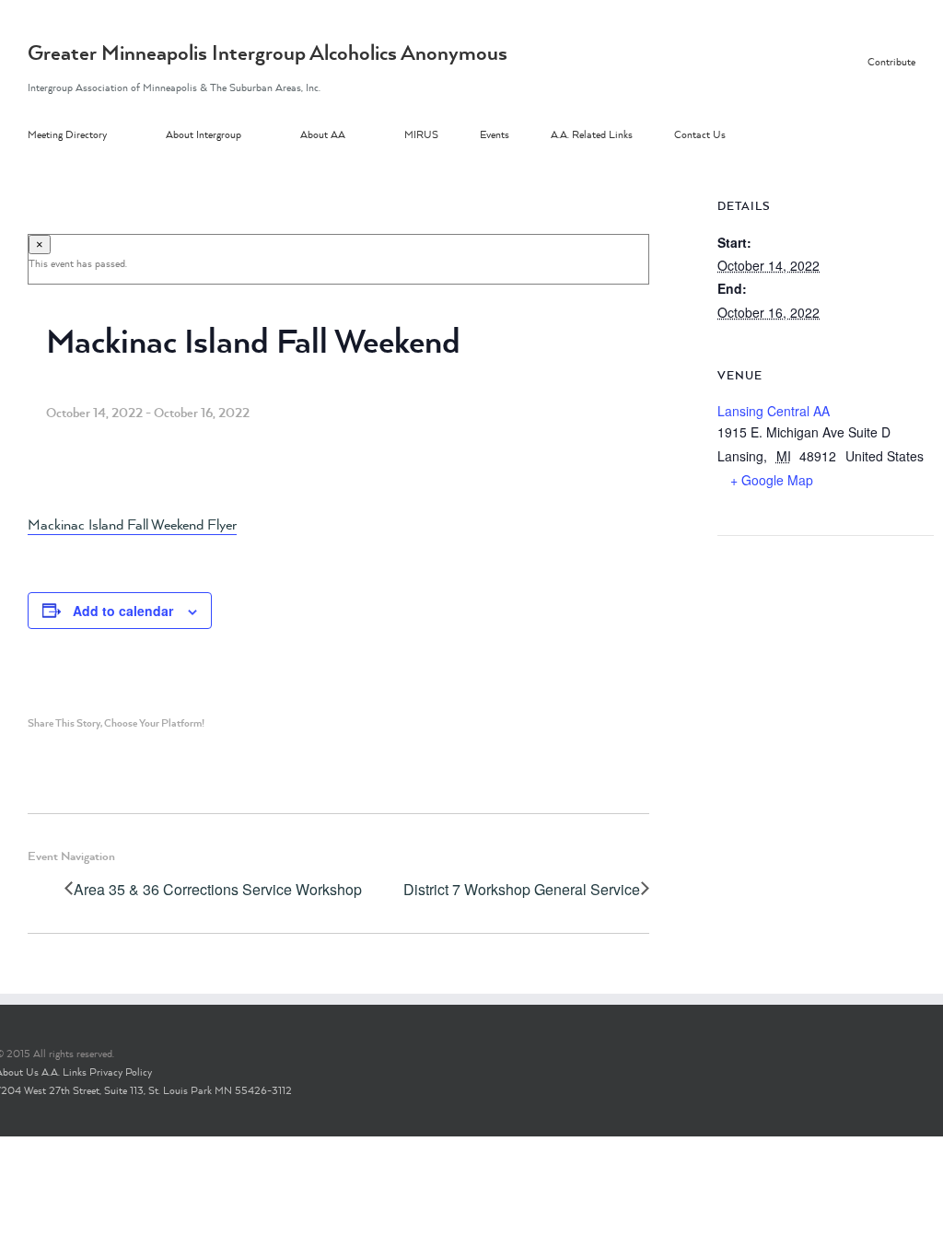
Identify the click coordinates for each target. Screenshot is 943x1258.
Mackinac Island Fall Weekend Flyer (132, 524)
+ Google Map (771, 480)
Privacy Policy (120, 1072)
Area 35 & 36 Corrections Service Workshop (218, 890)
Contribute (891, 61)
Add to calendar (123, 610)
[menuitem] (97, 135)
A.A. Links (64, 1072)
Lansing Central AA (773, 411)
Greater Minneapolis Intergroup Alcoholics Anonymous (267, 52)
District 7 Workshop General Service (521, 890)
